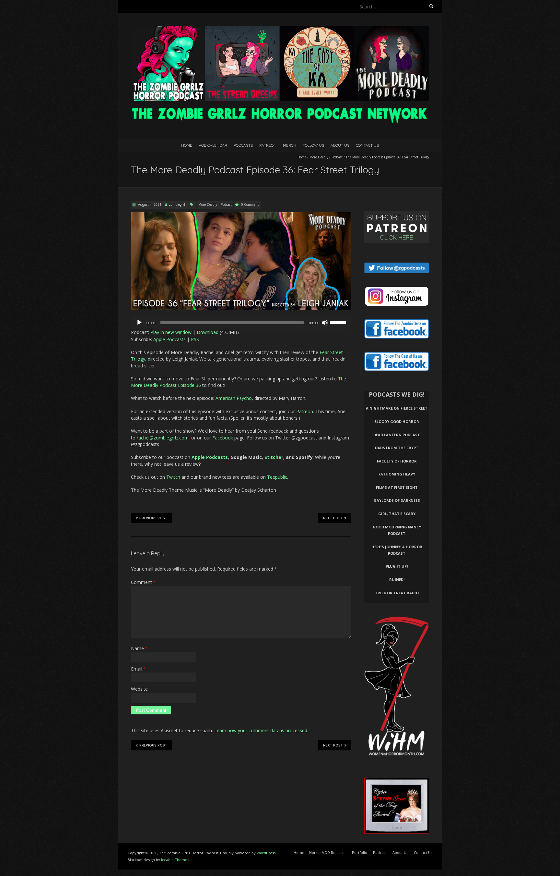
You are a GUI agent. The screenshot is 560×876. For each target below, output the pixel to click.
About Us (340, 145)
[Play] (139, 322)
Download (207, 332)
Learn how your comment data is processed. (261, 730)
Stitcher (273, 457)
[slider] (339, 322)
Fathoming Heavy (397, 474)
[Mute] (324, 322)
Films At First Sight (397, 487)
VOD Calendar (213, 145)
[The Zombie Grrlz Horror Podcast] (280, 29)
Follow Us (313, 145)
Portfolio (359, 852)
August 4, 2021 (149, 204)
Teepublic (277, 477)
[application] (241, 322)
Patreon (267, 145)
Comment (143, 582)
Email (138, 669)
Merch (289, 145)
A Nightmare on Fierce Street (396, 408)
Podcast (337, 157)
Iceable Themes (175, 859)
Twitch (173, 477)
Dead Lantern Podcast (396, 434)
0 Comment (250, 204)
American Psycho (234, 398)
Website (139, 689)
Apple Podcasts (169, 339)
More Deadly (318, 157)
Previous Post (153, 518)
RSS (195, 339)
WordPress (266, 852)
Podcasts (243, 145)
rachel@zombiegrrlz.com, (163, 438)
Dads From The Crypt (396, 447)
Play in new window (171, 332)
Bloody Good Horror (396, 421)
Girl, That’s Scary (396, 513)
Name (139, 648)
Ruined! (396, 579)
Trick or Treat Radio (397, 592)
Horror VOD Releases (327, 852)
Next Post (333, 518)
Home (186, 145)
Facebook (222, 438)
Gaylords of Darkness (397, 500)
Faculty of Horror (397, 461)
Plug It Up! (397, 566)
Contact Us (367, 145)
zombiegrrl (177, 204)
